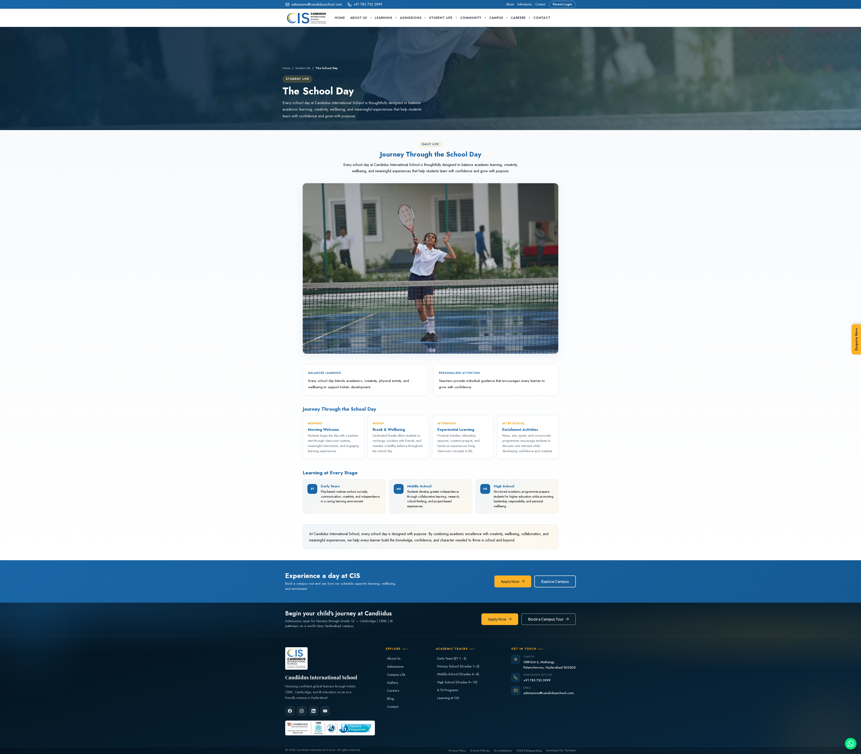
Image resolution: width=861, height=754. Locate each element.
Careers (518, 17)
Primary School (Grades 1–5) (458, 666)
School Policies (479, 750)
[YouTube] (325, 711)
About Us (358, 17)
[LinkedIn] (313, 711)
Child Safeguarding (528, 750)
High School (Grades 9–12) (457, 682)
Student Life (440, 17)
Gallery (392, 682)
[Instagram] (301, 711)
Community (470, 17)
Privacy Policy (457, 750)
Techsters (570, 750)
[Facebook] (290, 711)
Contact (540, 4)
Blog (390, 698)
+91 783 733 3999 (368, 4)
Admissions (524, 4)
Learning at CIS (448, 698)
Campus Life (396, 674)
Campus (496, 17)
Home (340, 17)
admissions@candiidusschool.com (316, 4)
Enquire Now (856, 339)
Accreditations (503, 750)
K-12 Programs (447, 690)
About (510, 4)
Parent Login (562, 4)
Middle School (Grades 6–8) (458, 674)
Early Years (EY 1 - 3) (451, 658)
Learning (383, 17)
